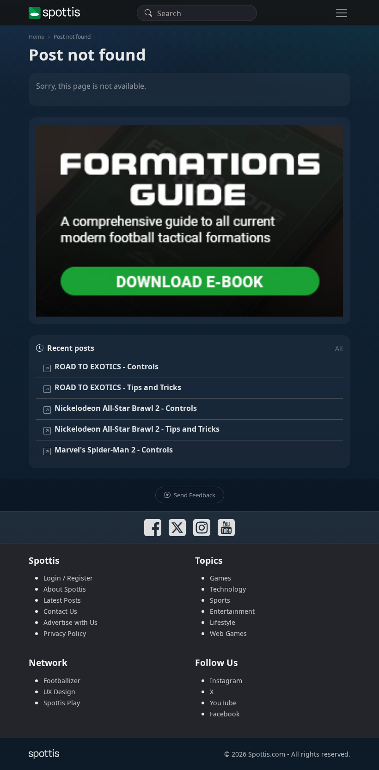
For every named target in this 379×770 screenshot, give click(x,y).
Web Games (228, 633)
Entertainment (232, 611)
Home (36, 37)
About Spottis (64, 589)
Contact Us (60, 611)
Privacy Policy (64, 633)
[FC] (189, 221)
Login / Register (68, 578)
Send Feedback (193, 495)
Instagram (226, 680)
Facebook (225, 713)
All (339, 348)
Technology (228, 589)
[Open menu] (341, 13)
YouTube (223, 702)
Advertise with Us (70, 622)
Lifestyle (222, 622)
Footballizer (61, 680)
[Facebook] (152, 527)
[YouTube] (226, 527)
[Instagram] (201, 527)
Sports (220, 600)
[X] (177, 527)
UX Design (59, 691)
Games (220, 578)
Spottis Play (61, 702)
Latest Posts (62, 600)
